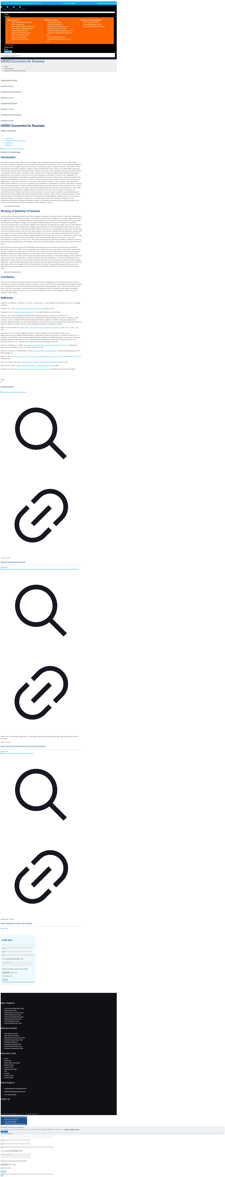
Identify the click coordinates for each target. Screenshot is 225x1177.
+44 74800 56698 (69, 3)
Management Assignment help (14, 1037)
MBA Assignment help (11, 1035)
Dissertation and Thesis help (13, 1012)
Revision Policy (9, 1065)
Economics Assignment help (13, 1017)
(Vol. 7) (25, 312)
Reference (9, 145)
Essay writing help (10, 1010)
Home (6, 66)
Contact (6, 1073)
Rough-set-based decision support (45, 351)
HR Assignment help (11, 1033)
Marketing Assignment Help (13, 1040)
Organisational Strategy (12, 206)
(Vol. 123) (33, 369)
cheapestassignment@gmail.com (15, 1088)
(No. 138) (44, 356)
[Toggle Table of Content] (2, 135)
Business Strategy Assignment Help (13, 562)
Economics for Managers (12, 272)
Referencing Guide (10, 1069)
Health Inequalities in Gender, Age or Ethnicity (16, 923)
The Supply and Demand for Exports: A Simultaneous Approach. (46, 345)
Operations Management (12, 1044)
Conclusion (9, 143)
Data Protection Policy (72, 1129)
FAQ (5, 1071)
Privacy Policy (8, 1075)
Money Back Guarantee (12, 1063)
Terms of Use (8, 1067)
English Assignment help (12, 1014)
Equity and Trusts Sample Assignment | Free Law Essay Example (23, 746)
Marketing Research (11, 1042)
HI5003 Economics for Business (15, 70)
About (6, 1058)
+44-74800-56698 (10, 1094)
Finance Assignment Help (13, 1019)
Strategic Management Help (13, 1048)
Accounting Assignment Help (14, 1008)
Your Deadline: (7, 959)
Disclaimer (7, 1060)
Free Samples (9, 68)
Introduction (9, 138)
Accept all (4, 1131)
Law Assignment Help (11, 1021)
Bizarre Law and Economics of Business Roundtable (42, 327)
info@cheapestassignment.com (107, 3)
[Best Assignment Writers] (13, 9)
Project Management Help (13, 1046)
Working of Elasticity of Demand (16, 140)
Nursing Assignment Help (13, 1023)
